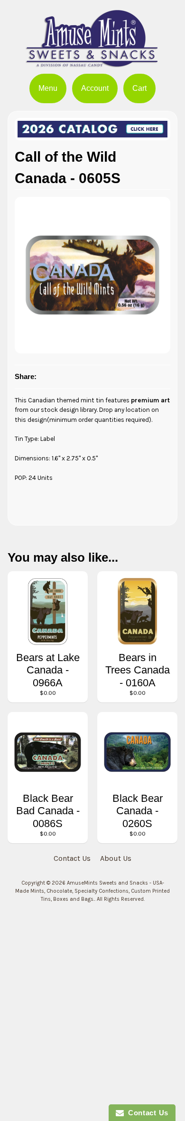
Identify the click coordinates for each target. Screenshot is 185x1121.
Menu (47, 88)
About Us (115, 858)
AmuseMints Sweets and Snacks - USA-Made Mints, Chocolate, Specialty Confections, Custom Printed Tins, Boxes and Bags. (92, 891)
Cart (139, 88)
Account (95, 88)
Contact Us (72, 858)
